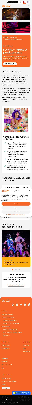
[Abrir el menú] (29, 5)
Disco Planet (8, 260)
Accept (16, 204)
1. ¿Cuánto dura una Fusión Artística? (15, 187)
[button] (30, 191)
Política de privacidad (20, 214)
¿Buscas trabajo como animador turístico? (22, 393)
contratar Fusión (10, 64)
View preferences (16, 212)
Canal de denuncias (25, 400)
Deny (16, 208)
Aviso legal (4, 397)
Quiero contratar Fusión (16, 285)
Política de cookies (10, 214)
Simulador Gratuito (13, 2)
